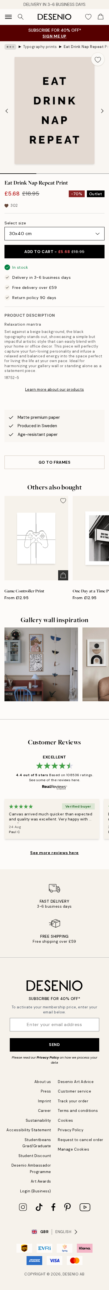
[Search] (21, 17)
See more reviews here (54, 852)
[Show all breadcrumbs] (10, 47)
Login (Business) (35, 1191)
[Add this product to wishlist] (98, 59)
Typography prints (40, 46)
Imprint (44, 1101)
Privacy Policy (48, 1057)
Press (46, 1091)
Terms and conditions (78, 1110)
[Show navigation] (8, 17)
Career (44, 1110)
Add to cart (54, 251)
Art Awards (41, 1181)
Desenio (71, 1274)
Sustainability (38, 1120)
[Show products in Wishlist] (88, 17)
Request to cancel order (80, 1139)
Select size (15, 223)
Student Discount (34, 1155)
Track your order (73, 1101)
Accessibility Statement (28, 1130)
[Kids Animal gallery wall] (41, 664)
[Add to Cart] (63, 575)
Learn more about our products (54, 389)
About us (42, 1081)
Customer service (74, 1091)
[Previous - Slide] (6, 110)
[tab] (18, 171)
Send (54, 1044)
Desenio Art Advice (76, 1081)
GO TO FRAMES (55, 462)
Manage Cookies (73, 1149)
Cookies (65, 1120)
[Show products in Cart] (100, 17)
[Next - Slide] (102, 110)
